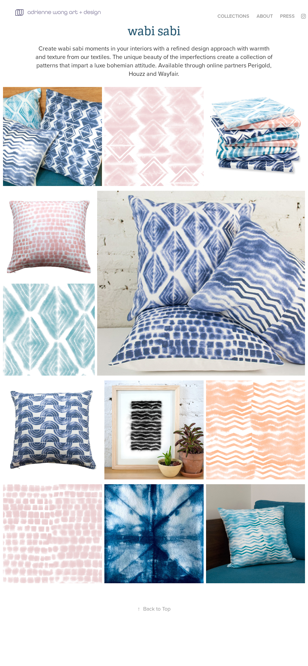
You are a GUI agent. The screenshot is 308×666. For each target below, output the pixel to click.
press (287, 16)
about (265, 16)
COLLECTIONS (233, 16)
